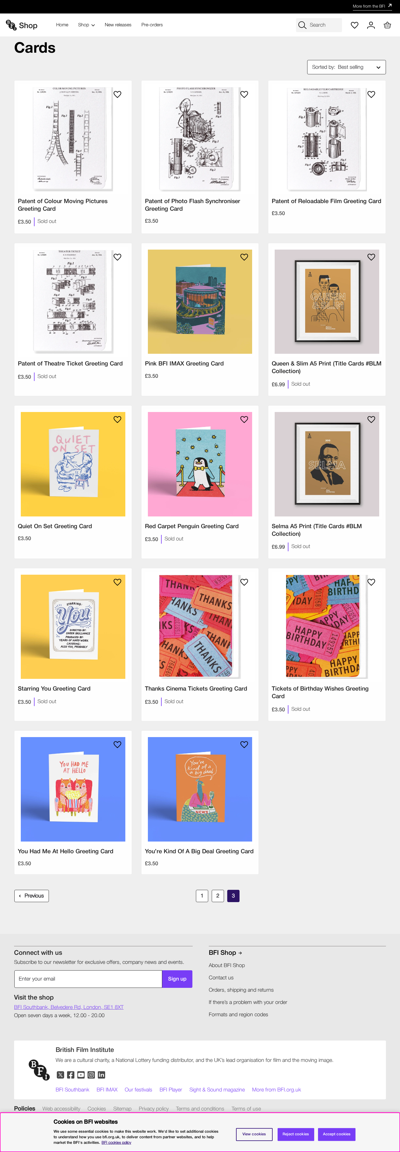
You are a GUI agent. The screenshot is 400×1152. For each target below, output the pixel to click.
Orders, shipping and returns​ (241, 990)
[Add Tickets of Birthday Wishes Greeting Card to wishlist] (371, 582)
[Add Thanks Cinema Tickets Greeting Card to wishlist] (244, 582)
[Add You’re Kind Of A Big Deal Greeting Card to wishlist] (244, 744)
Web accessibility (61, 1109)
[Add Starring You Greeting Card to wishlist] (117, 582)
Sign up (177, 979)
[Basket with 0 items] (387, 25)
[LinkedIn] (102, 1075)
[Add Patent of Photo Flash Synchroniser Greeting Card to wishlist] (244, 94)
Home (62, 25)
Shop (83, 25)
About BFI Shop (227, 965)
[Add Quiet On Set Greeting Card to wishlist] (117, 419)
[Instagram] (91, 1075)
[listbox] (360, 67)
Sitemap (122, 1109)
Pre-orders (152, 25)
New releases (118, 25)
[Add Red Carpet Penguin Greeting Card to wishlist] (244, 419)
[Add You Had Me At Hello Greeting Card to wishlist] (117, 744)
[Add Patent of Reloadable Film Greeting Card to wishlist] (371, 94)
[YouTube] (81, 1075)
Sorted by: (323, 67)
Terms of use (246, 1109)
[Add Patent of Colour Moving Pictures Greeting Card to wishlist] (117, 94)
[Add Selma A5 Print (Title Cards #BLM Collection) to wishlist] (371, 419)
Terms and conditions (200, 1109)
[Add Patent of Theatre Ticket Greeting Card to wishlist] (117, 257)
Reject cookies (296, 1134)
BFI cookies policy (116, 1142)
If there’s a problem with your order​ (248, 1002)
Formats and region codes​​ (238, 1014)
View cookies (254, 1134)
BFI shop (222, 953)
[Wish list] (354, 25)
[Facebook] (71, 1075)
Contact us (221, 978)
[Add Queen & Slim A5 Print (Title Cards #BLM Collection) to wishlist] (371, 257)
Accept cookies (337, 1134)
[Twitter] (61, 1075)
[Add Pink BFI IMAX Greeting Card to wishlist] (244, 257)
